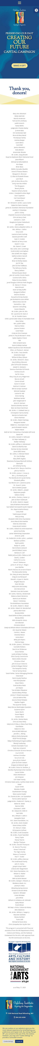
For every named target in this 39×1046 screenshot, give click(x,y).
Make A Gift (20, 65)
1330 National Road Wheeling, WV (20, 1013)
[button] (36, 10)
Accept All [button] (19, 1041)
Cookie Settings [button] (8, 1041)
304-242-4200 (21, 1017)
